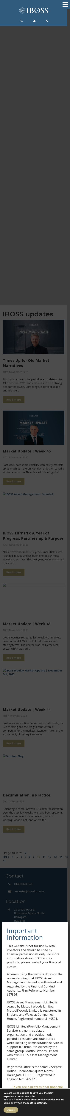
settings (41, 1103)
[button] (23, 20)
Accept (10, 1109)
